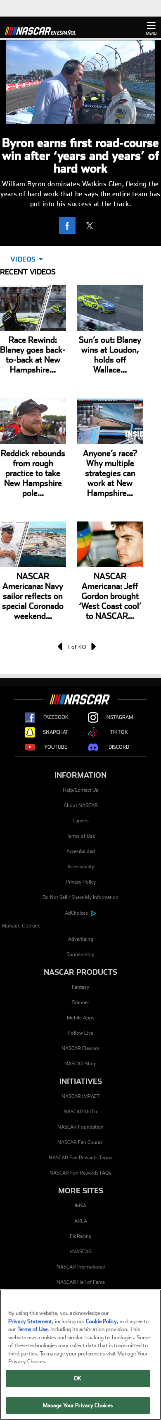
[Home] (43, 30)
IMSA (80, 1206)
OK (77, 1378)
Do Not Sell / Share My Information (80, 897)
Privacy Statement (30, 1321)
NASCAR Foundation (80, 1127)
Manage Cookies (21, 926)
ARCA (80, 1221)
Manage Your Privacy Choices (78, 1405)
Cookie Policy (101, 1321)
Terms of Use (80, 836)
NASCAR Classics (80, 1048)
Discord (119, 747)
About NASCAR (81, 805)
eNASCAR (81, 1251)
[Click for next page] (93, 646)
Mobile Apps (81, 1018)
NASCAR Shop (80, 1064)
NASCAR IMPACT (81, 1096)
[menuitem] (80, 926)
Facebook (56, 717)
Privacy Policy (81, 882)
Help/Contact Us (80, 790)
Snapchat (56, 732)
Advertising (80, 939)
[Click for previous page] (61, 646)
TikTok (119, 732)
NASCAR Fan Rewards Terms (80, 1158)
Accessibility (80, 867)
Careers (81, 821)
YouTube (55, 747)
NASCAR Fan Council (80, 1142)
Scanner (80, 1002)
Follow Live (80, 1033)
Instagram (119, 717)
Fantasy (80, 987)
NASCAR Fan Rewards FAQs (80, 1173)
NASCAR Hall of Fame (81, 1282)
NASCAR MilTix (81, 1112)
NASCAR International (81, 1267)
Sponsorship (80, 954)
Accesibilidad (80, 851)
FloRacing (81, 1236)
